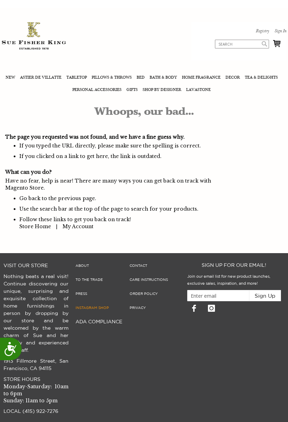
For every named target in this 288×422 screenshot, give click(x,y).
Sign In (280, 31)
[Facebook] (194, 308)
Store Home (35, 226)
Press (81, 294)
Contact (138, 266)
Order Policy (144, 294)
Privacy (138, 308)
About (82, 266)
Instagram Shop (92, 308)
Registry (262, 31)
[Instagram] (211, 308)
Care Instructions (149, 280)
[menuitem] (11, 78)
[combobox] (242, 44)
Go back (29, 198)
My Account (78, 226)
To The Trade (89, 280)
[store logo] (34, 36)
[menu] (144, 84)
